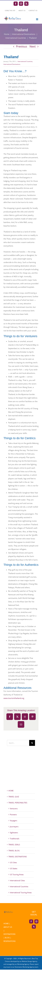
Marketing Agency (23, 964)
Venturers (14, 808)
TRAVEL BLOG (14, 850)
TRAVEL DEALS (14, 844)
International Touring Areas (21, 892)
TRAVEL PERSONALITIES (17, 802)
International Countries (25, 61)
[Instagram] (36, 921)
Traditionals (14, 838)
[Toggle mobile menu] (37, 19)
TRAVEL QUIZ (13, 796)
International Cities (17, 880)
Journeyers (14, 826)
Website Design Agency (29, 961)
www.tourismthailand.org (14, 698)
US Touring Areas (17, 874)
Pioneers (13, 814)
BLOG (7, 937)
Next (33, 46)
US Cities (13, 862)
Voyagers (13, 820)
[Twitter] (34, 927)
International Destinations (12, 64)
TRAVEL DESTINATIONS (17, 856)
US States (13, 868)
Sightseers (14, 832)
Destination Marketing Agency (24, 967)
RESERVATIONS (10, 941)
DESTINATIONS (9, 934)
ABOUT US (8, 927)
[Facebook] (31, 921)
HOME (11, 790)
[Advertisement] (21, 772)
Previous (21, 46)
